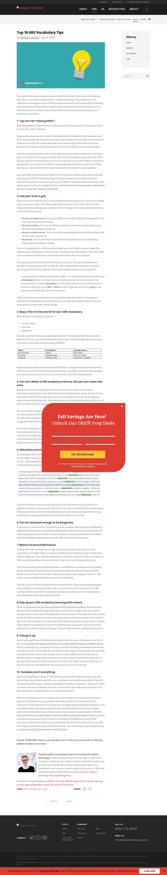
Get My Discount (82, 454)
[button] (82, 416)
